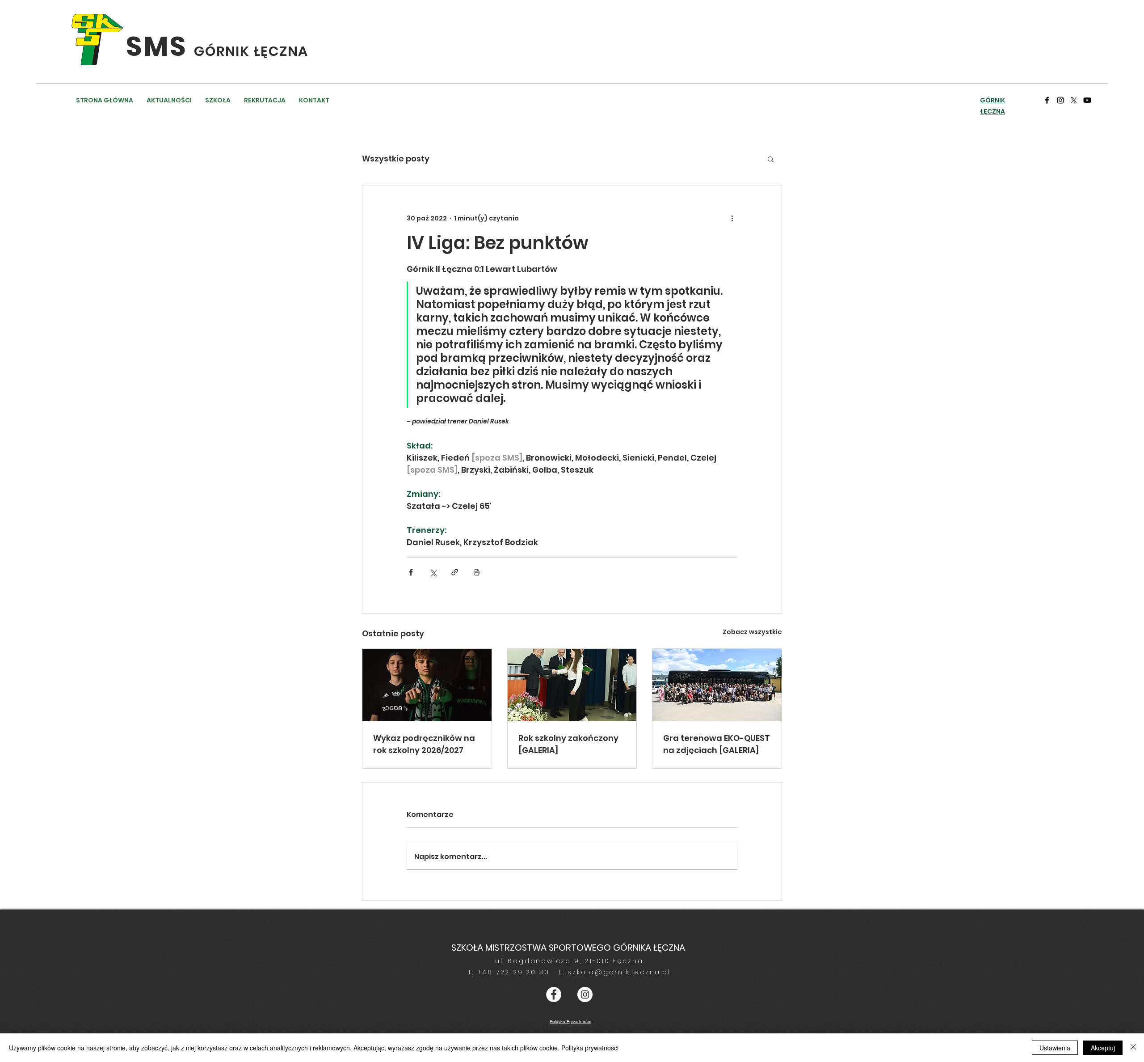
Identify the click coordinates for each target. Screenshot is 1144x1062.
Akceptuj (1103, 1047)
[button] (770, 158)
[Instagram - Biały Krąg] (585, 994)
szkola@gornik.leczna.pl (619, 972)
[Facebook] (1047, 100)
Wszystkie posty (395, 158)
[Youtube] (1087, 100)
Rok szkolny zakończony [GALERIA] (568, 744)
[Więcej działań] (732, 218)
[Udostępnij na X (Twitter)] (433, 572)
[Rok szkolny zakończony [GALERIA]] (572, 685)
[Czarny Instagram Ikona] (1060, 100)
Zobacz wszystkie (752, 631)
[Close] (1133, 1048)
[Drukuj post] (476, 572)
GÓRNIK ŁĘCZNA (251, 51)
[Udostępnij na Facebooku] (411, 572)
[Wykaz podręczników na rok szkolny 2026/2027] (427, 685)
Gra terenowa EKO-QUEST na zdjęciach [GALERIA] (716, 744)
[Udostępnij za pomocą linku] (454, 572)
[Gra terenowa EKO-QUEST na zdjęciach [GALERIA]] (717, 685)
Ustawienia (1054, 1047)
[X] (1073, 100)
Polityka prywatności (589, 1047)
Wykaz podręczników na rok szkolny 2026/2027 (424, 744)
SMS (160, 46)
